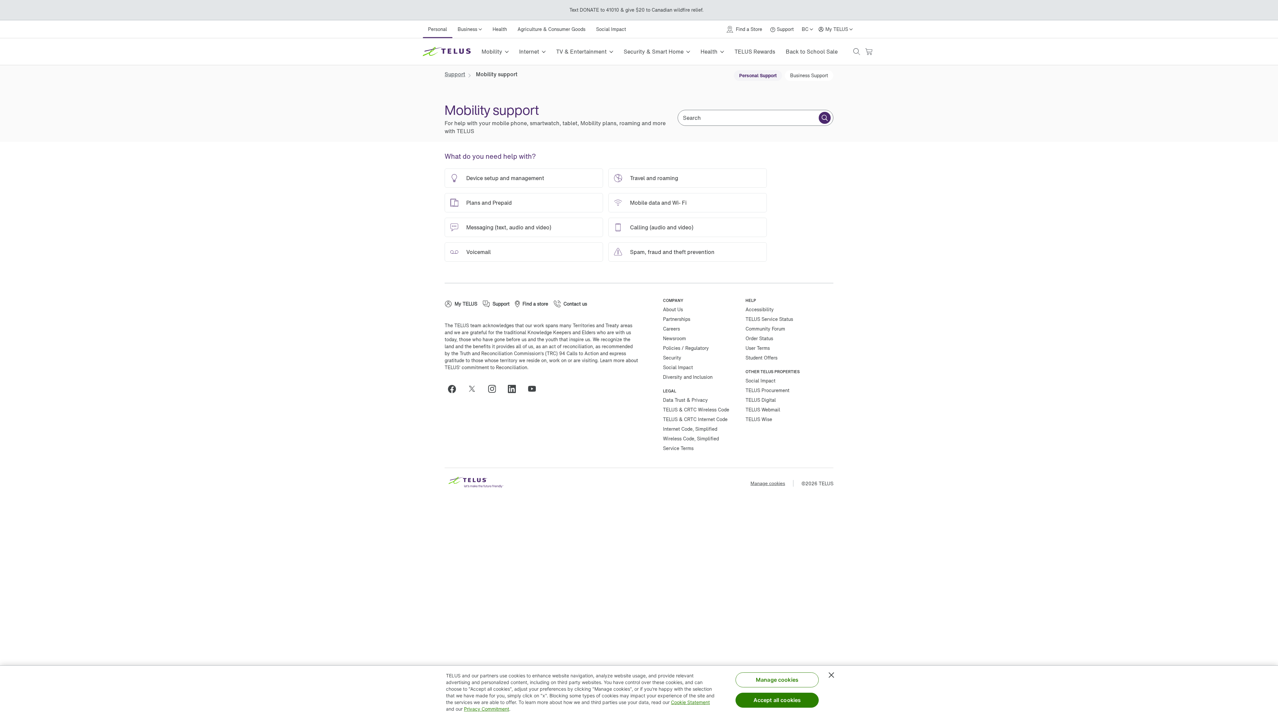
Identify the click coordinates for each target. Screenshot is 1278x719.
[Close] (831, 675)
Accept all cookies (777, 700)
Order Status (759, 338)
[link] (455, 74)
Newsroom (674, 338)
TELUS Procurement (767, 390)
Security (672, 357)
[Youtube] (534, 388)
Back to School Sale (812, 52)
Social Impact (611, 29)
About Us (673, 309)
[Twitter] (475, 388)
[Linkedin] (515, 388)
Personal (437, 29)
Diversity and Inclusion (688, 376)
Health (500, 29)
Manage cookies (767, 483)
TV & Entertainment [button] (581, 52)
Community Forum (765, 328)
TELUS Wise (759, 419)
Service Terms (678, 448)
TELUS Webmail (763, 409)
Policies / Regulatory (686, 348)
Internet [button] (529, 52)
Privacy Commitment (486, 709)
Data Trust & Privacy (685, 399)
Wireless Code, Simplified (691, 438)
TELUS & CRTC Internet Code (695, 419)
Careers (671, 328)
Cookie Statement (690, 702)
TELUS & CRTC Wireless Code (696, 409)
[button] (856, 51)
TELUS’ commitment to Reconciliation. (487, 367)
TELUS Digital (761, 399)
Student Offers (761, 357)
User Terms (758, 348)
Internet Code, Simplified (690, 428)
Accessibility (760, 309)
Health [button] (709, 52)
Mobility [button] (492, 52)
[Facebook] (455, 388)
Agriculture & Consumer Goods (551, 29)
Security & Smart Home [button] (654, 52)
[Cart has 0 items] (868, 51)
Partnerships (676, 319)
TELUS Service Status (769, 319)
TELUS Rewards (755, 52)
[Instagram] (495, 388)
